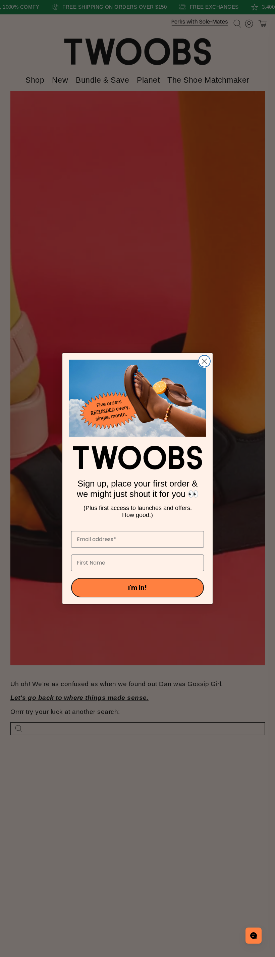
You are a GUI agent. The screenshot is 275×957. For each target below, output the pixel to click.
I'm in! (137, 587)
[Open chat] (253, 936)
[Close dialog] (204, 361)
